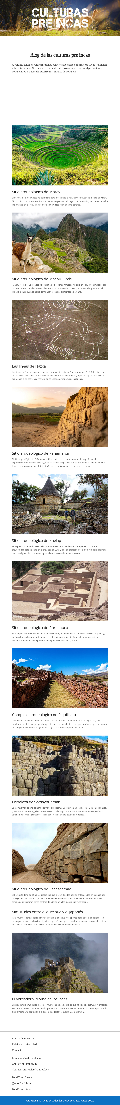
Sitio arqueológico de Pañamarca (40, 453)
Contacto (17, 1050)
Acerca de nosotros (23, 1038)
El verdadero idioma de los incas (39, 999)
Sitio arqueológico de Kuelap (36, 540)
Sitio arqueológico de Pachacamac (41, 889)
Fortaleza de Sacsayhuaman (36, 801)
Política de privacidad (24, 1044)
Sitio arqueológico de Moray (36, 191)
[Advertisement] (60, 98)
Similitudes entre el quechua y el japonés (47, 911)
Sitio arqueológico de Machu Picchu (43, 278)
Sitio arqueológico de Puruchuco (40, 627)
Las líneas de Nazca (29, 366)
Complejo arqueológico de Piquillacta (44, 714)
